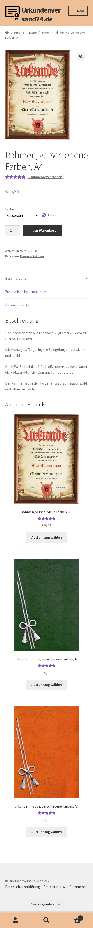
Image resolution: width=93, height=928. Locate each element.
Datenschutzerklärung (22, 886)
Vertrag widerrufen (46, 904)
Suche (46, 920)
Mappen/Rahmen (39, 33)
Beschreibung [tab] (15, 278)
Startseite (17, 33)
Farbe (9, 209)
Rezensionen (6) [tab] (17, 305)
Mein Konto (15, 920)
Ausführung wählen (46, 537)
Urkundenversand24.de (41, 13)
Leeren (53, 215)
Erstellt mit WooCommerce (64, 886)
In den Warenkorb (42, 230)
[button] (81, 56)
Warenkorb (71, 916)
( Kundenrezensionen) (45, 177)
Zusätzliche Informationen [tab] (26, 291)
